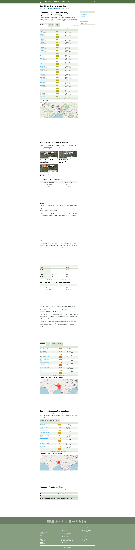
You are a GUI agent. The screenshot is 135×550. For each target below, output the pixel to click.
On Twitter (84, 540)
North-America (43, 540)
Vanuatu (65, 542)
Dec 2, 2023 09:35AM (44, 354)
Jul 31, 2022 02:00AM (44, 432)
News (69, 1)
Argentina (68, 528)
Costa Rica (68, 530)
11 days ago (42, 55)
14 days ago (42, 63)
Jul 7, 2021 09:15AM (44, 364)
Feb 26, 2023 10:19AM (44, 440)
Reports (63, 1)
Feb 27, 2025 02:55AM (44, 362)
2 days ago (42, 31)
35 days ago (42, 87)
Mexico (65, 534)
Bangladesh (51, 8)
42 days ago (42, 96)
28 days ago (42, 85)
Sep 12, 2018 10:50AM (44, 359)
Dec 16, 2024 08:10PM (44, 448)
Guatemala (71, 531)
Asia (40, 538)
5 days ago (42, 34)
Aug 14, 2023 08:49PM (44, 367)
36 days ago (42, 90)
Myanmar (69, 534)
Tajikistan (63, 539)
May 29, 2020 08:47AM (44, 424)
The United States (64, 540)
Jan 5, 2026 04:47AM (44, 370)
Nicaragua (63, 536)
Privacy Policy (85, 542)
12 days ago (42, 58)
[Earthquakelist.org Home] (41, 1)
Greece (67, 531)
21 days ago (42, 71)
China (64, 530)
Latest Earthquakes (48, 1)
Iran (72, 533)
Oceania (41, 542)
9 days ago (42, 44)
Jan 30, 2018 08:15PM (44, 435)
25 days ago (42, 79)
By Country (56, 1)
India (66, 533)
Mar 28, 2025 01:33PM (44, 443)
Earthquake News (48, 147)
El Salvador (63, 531)
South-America (43, 543)
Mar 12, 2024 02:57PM (44, 446)
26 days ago (42, 82)
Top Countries (85, 531)
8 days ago (42, 42)
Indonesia (69, 533)
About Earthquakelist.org (87, 537)
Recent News (82, 16)
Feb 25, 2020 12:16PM (44, 427)
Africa (41, 535)
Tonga (62, 542)
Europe (41, 539)
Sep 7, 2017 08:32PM (44, 430)
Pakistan (67, 536)
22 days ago (42, 77)
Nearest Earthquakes (83, 23)
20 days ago (42, 66)
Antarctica (42, 536)
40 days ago (42, 93)
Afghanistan (63, 528)
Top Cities (84, 532)
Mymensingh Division (59, 8)
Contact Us (84, 539)
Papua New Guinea (64, 537)
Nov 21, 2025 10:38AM (45, 356)
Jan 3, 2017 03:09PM (44, 348)
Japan (62, 534)
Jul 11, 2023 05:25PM (44, 438)
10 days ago (42, 53)
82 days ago (43, 351)
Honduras (63, 533)
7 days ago (42, 39)
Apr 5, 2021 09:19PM (44, 372)
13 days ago (42, 61)
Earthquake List (43, 8)
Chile (62, 530)
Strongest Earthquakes (84, 21)
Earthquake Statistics (83, 18)
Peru (70, 537)
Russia (72, 537)
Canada (71, 528)
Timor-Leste (70, 540)
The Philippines (68, 539)
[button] (58, 109)
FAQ (81, 25)
